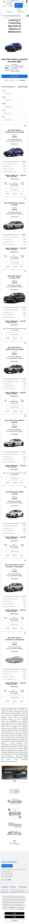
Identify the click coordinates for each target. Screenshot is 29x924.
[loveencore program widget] (14, 842)
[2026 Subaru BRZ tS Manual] (15, 442)
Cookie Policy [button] (12, 907)
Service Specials (14, 892)
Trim (3, 110)
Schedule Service (14, 889)
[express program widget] (14, 825)
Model (4, 103)
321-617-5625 (9, 874)
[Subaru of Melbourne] (3, 6)
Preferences (14, 920)
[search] (12, 6)
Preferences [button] (21, 909)
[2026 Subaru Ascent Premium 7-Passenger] (15, 587)
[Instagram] (6, 879)
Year (3, 90)
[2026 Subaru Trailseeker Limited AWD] (15, 659)
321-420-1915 (8, 871)
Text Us (21, 193)
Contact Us (8, 865)
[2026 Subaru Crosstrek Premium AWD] (15, 152)
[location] (11, 6)
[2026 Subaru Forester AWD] (15, 298)
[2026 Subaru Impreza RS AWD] (15, 225)
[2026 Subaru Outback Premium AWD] (15, 369)
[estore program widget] (14, 833)
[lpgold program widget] (14, 791)
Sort (3, 116)
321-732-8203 (8, 876)
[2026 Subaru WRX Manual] (15, 514)
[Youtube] (9, 879)
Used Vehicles (4, 892)
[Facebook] (3, 879)
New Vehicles (4, 889)
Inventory (4, 887)
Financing (22, 887)
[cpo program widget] (14, 813)
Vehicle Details (14, 76)
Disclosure (22, 80)
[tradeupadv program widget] (14, 801)
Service (13, 887)
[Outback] (14, 772)
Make (3, 97)
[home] (10, 6)
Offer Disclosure (14, 144)
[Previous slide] (13, 780)
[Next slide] (15, 780)
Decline (14, 916)
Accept (14, 913)
